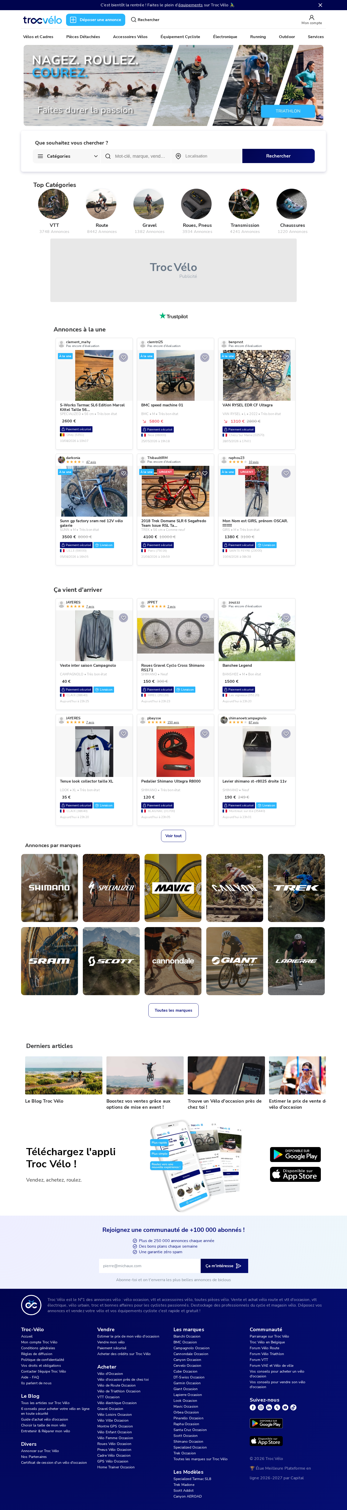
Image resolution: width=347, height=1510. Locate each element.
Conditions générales (38, 1348)
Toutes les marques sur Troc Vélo (201, 1459)
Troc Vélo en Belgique (267, 1342)
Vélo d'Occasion (110, 1373)
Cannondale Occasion (191, 1354)
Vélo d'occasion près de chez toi (123, 1379)
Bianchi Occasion (187, 1336)
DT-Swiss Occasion (189, 1377)
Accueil (27, 1336)
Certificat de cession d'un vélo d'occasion (54, 1462)
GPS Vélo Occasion (113, 1461)
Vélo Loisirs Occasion (114, 1414)
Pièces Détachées (83, 37)
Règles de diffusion (36, 1354)
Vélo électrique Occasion (117, 1403)
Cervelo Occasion (187, 1365)
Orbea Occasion (186, 1412)
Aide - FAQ (30, 1377)
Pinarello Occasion (188, 1418)
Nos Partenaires (34, 1456)
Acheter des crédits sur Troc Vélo (124, 1354)
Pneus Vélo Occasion (114, 1449)
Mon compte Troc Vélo (39, 1342)
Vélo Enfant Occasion (114, 1432)
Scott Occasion (186, 1435)
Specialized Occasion (190, 1447)
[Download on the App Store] (295, 1175)
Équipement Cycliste (180, 37)
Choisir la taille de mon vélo (43, 1425)
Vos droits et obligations (41, 1365)
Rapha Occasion (186, 1424)
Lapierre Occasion (188, 1394)
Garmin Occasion (187, 1383)
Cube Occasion (185, 1371)
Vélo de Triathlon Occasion (118, 1391)
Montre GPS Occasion (115, 1426)
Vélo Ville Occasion (113, 1420)
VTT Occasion (108, 1397)
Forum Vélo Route (264, 1348)
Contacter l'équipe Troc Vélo (43, 1371)
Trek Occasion (185, 1453)
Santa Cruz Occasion (190, 1429)
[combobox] (206, 156)
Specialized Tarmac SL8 (192, 1478)
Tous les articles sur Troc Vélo (45, 1403)
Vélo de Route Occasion (116, 1385)
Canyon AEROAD (188, 1496)
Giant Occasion (186, 1389)
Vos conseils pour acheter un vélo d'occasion (277, 1374)
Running (258, 37)
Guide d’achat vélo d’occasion (44, 1419)
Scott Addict (184, 1490)
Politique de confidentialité (42, 1359)
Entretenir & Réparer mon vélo (45, 1431)
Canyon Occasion (187, 1359)
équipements (190, 5)
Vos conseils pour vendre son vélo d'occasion (277, 1384)
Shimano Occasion (188, 1441)
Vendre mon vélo (111, 1342)
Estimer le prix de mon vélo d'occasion (128, 1336)
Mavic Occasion (186, 1406)
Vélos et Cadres (38, 37)
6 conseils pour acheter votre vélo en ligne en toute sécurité (55, 1411)
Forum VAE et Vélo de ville (271, 1365)
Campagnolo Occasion (192, 1348)
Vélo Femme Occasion (115, 1438)
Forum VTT (259, 1359)
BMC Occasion (185, 1342)
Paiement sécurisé (112, 1348)
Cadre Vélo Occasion (114, 1455)
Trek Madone (184, 1484)
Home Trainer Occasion (116, 1467)
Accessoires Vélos (130, 37)
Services (316, 37)
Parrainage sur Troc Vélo (269, 1336)
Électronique (225, 37)
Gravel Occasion (110, 1408)
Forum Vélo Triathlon (267, 1354)
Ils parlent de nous (36, 1383)
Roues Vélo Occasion (114, 1443)
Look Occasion (185, 1400)
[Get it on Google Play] (295, 1155)
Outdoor (287, 37)
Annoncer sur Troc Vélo (40, 1451)
